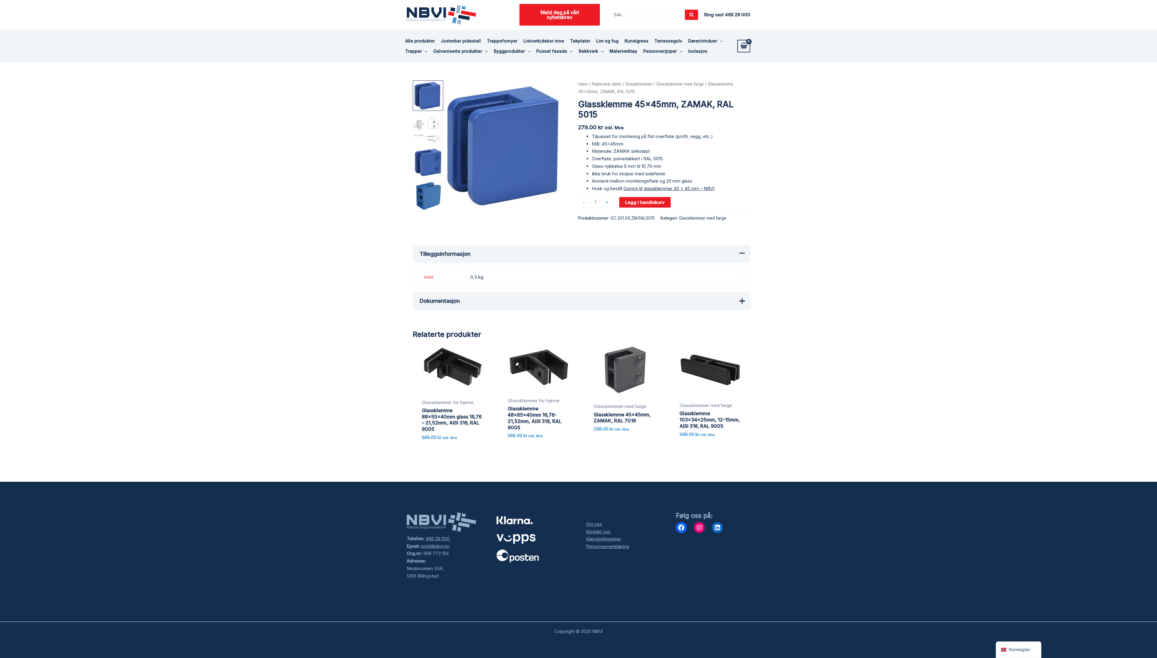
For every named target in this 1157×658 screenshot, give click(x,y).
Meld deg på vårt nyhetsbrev (560, 14)
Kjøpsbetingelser (603, 539)
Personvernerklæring (607, 546)
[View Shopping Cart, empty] (743, 46)
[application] (720, 41)
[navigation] (1018, 649)
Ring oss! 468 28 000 (727, 14)
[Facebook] (681, 527)
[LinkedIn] (717, 527)
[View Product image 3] (428, 162)
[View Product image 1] (428, 95)
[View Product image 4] (428, 195)
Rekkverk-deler (607, 84)
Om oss (594, 524)
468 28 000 (438, 538)
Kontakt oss (598, 531)
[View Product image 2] (428, 129)
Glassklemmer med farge (680, 84)
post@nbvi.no (435, 546)
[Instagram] (699, 527)
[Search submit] (691, 15)
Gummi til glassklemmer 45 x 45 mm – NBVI (668, 188)
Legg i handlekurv (645, 202)
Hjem (583, 84)
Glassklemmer (639, 84)
